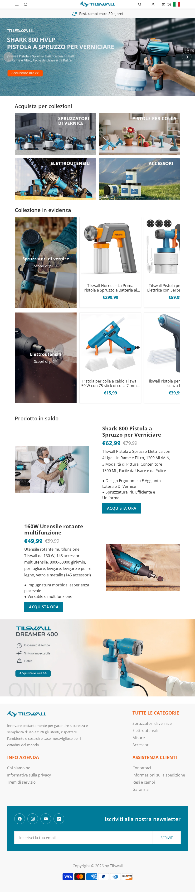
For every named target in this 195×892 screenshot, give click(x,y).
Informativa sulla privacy (29, 775)
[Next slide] (186, 57)
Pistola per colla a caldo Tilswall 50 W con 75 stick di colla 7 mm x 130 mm (110, 383)
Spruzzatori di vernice (152, 723)
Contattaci (141, 768)
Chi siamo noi (19, 768)
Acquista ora (121, 508)
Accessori (141, 744)
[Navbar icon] (17, 4)
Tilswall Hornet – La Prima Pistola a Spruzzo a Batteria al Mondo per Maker (110, 287)
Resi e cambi (143, 782)
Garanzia (140, 789)
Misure (138, 737)
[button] (166, 4)
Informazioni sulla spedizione (158, 775)
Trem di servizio (21, 782)
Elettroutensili (145, 730)
